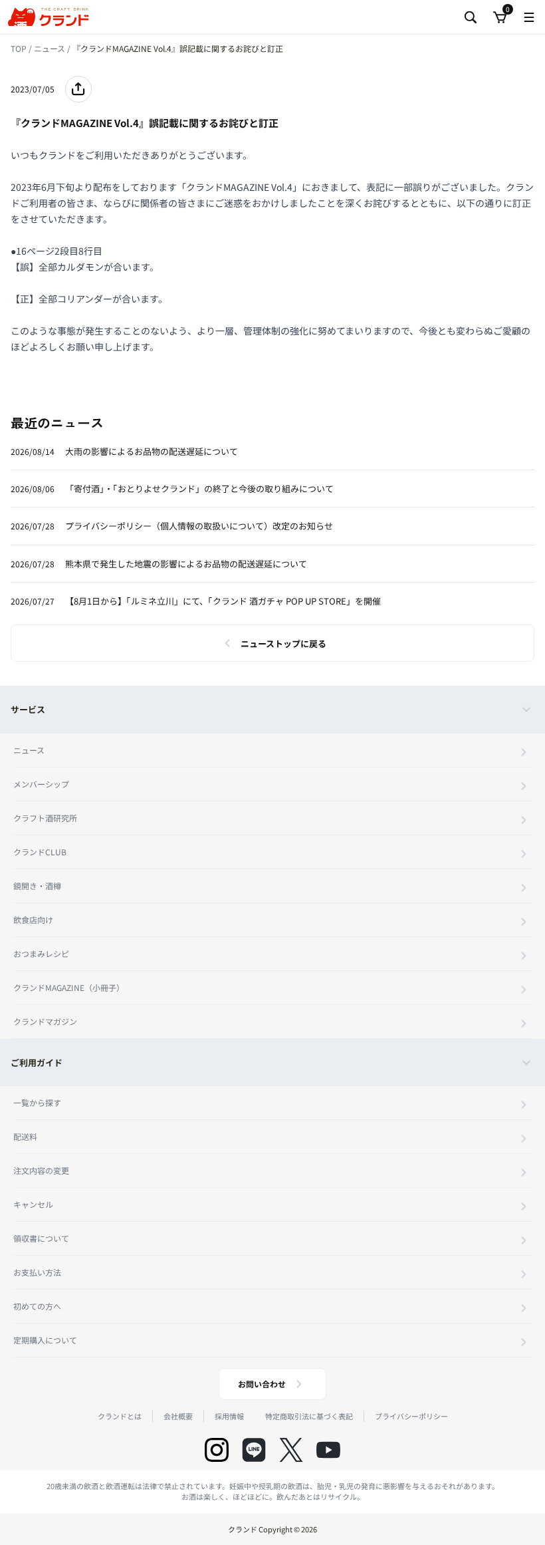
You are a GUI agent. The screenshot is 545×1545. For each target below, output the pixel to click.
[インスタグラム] (217, 1450)
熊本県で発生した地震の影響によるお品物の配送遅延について (186, 563)
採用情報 (229, 1416)
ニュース (50, 48)
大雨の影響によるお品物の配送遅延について (151, 451)
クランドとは (120, 1416)
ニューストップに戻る (283, 643)
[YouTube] (328, 1450)
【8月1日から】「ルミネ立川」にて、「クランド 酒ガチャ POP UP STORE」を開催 (223, 601)
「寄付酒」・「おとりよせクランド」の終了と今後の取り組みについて (199, 488)
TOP (20, 48)
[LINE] (254, 1450)
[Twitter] (291, 1450)
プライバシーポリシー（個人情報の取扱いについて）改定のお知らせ (199, 525)
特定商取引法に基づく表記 (309, 1416)
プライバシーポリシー (411, 1416)
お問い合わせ (262, 1383)
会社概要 (178, 1416)
